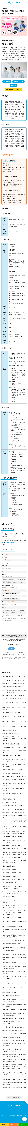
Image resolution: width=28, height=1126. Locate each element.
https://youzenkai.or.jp (16, 231)
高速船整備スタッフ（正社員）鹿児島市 (14, 812)
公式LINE (23, 1124)
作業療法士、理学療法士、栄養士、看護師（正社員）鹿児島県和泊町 (14, 936)
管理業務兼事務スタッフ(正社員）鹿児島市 (15, 776)
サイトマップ (20, 1112)
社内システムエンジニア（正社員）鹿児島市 (14, 751)
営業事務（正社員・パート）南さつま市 (14, 677)
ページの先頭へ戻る (14, 1097)
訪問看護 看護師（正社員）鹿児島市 (13, 1018)
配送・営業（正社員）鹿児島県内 (12, 918)
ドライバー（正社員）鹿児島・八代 (13, 699)
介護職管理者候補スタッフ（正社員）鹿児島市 (14, 816)
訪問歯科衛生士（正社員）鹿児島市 (13, 837)
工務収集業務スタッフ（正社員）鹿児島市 (14, 747)
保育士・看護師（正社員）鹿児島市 (13, 926)
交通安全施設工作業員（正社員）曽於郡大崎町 (14, 958)
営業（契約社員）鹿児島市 (10, 730)
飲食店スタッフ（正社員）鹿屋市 (12, 872)
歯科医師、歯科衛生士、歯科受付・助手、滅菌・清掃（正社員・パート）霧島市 (14, 832)
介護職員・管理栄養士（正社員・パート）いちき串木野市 (14, 1022)
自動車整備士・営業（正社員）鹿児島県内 (14, 954)
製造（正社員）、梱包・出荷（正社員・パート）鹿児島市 (14, 760)
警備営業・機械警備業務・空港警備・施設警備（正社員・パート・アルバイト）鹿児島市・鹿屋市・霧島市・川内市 (14, 1066)
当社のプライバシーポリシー (11, 658)
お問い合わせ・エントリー (13, 89)
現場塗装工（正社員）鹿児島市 (11, 713)
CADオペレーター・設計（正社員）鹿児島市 (14, 717)
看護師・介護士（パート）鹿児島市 (13, 770)
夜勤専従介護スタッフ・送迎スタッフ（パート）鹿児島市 (14, 841)
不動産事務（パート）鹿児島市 (11, 845)
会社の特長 (7, 81)
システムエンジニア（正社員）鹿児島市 (14, 940)
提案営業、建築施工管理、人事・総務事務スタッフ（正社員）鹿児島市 (14, 1055)
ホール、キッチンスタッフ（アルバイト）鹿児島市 (14, 901)
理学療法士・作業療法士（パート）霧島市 (14, 1010)
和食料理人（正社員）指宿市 (11, 996)
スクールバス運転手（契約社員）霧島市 (14, 1040)
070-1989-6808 (11, 542)
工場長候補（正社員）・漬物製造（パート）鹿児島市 (14, 789)
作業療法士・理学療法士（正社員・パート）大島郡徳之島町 (14, 1014)
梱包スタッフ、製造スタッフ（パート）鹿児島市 (14, 722)
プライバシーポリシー (10, 1112)
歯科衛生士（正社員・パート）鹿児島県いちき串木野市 (14, 827)
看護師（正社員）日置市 (10, 799)
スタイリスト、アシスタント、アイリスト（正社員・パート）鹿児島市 (14, 892)
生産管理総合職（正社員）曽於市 (12, 943)
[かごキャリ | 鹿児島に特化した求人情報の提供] (14, 2)
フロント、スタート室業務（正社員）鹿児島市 (14, 822)
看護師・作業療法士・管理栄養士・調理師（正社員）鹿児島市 (14, 967)
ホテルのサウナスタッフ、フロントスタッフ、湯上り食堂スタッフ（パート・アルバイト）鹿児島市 (14, 912)
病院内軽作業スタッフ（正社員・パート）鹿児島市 (14, 708)
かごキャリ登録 (14, 1124)
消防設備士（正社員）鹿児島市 (11, 756)
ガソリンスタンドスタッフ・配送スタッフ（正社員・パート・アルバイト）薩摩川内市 (14, 1074)
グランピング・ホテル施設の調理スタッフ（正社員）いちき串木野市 (14, 1050)
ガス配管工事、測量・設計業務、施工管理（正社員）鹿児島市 (14, 691)
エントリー (4, 1124)
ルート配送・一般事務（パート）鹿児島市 (14, 726)
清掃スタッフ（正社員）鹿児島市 (12, 773)
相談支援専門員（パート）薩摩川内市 (13, 879)
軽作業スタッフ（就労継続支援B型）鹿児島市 (14, 930)
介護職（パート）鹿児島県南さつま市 (13, 683)
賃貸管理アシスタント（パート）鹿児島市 (14, 849)
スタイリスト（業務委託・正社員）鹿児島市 (14, 922)
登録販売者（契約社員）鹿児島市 (12, 744)
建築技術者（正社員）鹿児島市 (11, 1037)
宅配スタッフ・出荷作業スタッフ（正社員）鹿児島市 (14, 1044)
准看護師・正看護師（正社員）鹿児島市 (14, 1027)
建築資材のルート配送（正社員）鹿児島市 (14, 1088)
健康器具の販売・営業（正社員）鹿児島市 (14, 1079)
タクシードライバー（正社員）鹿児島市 (14, 809)
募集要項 (13, 85)
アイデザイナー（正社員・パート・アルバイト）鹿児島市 (14, 977)
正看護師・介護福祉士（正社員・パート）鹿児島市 (14, 972)
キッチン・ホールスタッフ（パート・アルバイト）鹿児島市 (14, 983)
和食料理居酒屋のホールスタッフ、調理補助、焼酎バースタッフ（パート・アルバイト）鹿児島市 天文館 (14, 949)
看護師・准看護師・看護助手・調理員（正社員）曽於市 (14, 1083)
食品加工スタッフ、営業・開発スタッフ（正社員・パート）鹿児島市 (14, 887)
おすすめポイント (18, 81)
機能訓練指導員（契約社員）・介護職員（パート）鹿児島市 (13, 1000)
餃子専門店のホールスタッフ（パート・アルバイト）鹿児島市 (14, 906)
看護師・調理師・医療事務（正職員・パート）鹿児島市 (14, 1005)
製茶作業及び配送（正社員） (11, 882)
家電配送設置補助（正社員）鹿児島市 (13, 695)
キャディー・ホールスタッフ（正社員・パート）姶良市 (14, 988)
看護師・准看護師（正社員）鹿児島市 (13, 805)
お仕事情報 (5, 673)
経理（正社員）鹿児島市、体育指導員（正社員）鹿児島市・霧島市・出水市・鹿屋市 (14, 853)
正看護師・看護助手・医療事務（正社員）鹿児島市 (14, 784)
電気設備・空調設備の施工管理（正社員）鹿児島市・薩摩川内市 (14, 1060)
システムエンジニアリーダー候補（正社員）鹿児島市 (14, 765)
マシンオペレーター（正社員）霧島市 (13, 680)
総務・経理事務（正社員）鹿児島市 (13, 687)
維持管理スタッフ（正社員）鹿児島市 (13, 780)
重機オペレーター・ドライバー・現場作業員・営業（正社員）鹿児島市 (14, 861)
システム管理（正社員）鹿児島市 (12, 857)
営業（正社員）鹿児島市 (10, 866)
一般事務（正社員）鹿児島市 (11, 733)
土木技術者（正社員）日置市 (11, 802)
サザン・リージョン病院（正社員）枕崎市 (14, 1034)
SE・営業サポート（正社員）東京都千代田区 (15, 703)
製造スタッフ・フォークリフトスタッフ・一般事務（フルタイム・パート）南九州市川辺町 (14, 738)
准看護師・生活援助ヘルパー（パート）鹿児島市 (14, 794)
